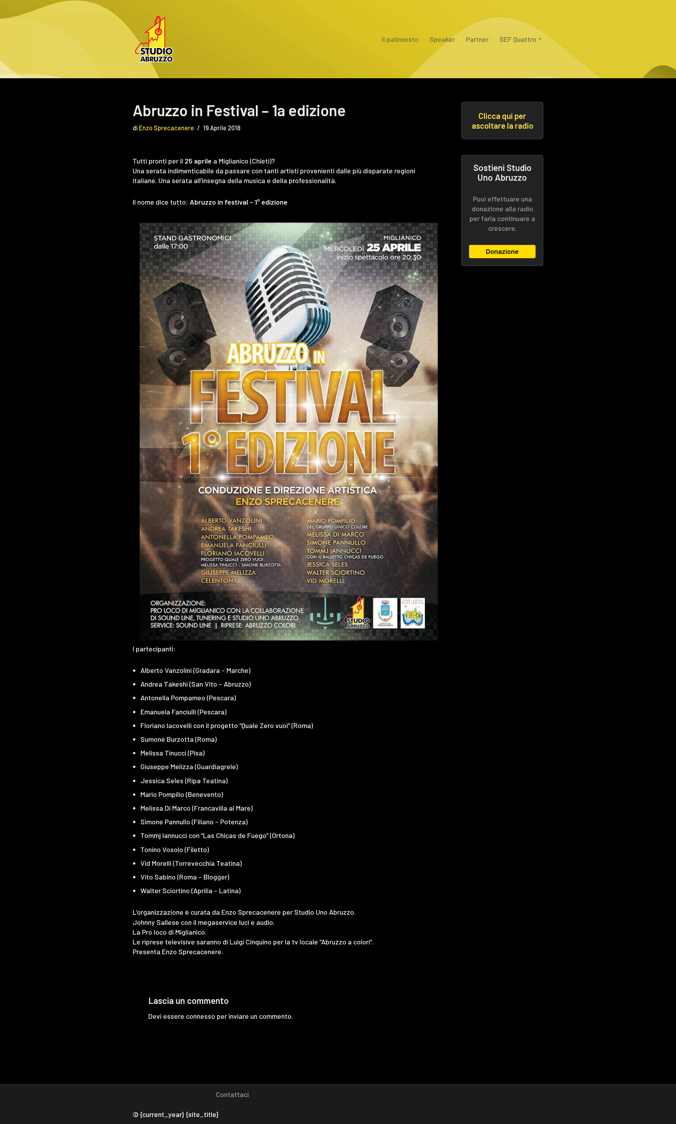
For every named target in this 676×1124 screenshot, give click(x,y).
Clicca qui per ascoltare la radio (502, 120)
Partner (477, 39)
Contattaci (232, 1094)
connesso (200, 1016)
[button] (540, 39)
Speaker (442, 39)
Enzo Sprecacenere (166, 127)
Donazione (502, 251)
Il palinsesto (400, 39)
